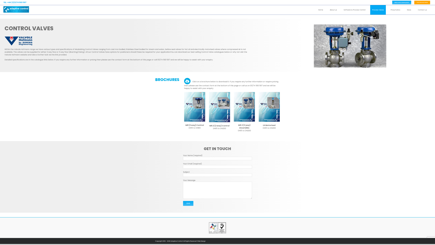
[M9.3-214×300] (244, 93)
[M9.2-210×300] (219, 93)
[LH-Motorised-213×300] (269, 93)
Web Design (201, 241)
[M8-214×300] (194, 93)
